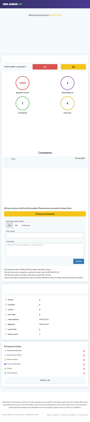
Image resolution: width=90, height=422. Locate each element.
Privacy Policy (83, 415)
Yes (45, 67)
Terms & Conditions (69, 415)
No (73, 67)
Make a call (45, 380)
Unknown (26, 225)
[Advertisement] (45, 37)
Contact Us (56, 415)
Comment (10, 241)
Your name (10, 231)
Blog (48, 415)
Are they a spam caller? (15, 221)
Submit (79, 261)
